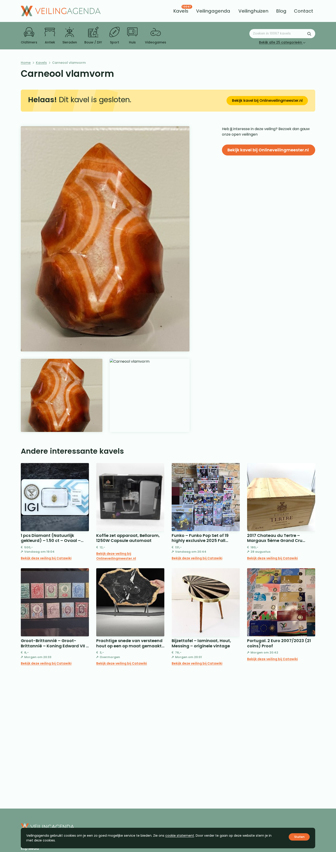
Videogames (155, 42)
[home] (61, 10)
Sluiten (299, 837)
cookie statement (179, 835)
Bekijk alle (280, 42)
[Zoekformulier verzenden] (309, 33)
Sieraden (69, 42)
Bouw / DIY (93, 42)
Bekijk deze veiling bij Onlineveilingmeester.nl (116, 556)
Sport (114, 42)
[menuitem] (180, 11)
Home (26, 62)
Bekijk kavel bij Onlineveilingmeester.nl (267, 100)
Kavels (41, 62)
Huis (132, 42)
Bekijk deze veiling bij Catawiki (46, 558)
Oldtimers (29, 42)
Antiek (50, 42)
